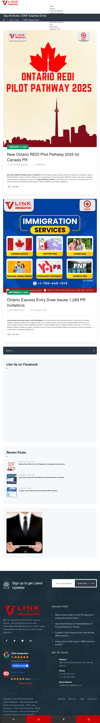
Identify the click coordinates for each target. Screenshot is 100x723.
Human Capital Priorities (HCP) (73, 323)
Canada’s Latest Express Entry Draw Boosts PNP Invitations (38, 491)
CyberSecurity (18, 310)
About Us (72, 698)
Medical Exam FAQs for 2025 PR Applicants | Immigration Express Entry (42, 464)
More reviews (25, 683)
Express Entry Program (57, 13)
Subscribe (82, 583)
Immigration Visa (39, 310)
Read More (15, 187)
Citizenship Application (56, 11)
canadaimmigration (21, 164)
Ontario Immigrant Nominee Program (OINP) (20, 325)
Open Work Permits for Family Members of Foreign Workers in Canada (41, 477)
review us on (19, 665)
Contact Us (92, 698)
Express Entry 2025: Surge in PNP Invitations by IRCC (75, 643)
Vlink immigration (19, 653)
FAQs (82, 698)
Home (51, 6)
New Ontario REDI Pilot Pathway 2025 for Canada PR (43, 156)
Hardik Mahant (18, 672)
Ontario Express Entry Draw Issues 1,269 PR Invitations (46, 302)
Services (52, 9)
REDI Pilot (41, 164)
